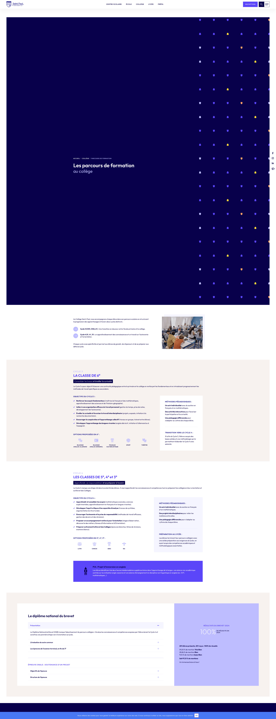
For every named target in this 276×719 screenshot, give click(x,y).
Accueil (76, 158)
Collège (85, 158)
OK (196, 715)
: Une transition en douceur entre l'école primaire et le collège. (112, 329)
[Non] (272, 715)
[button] (95, 625)
